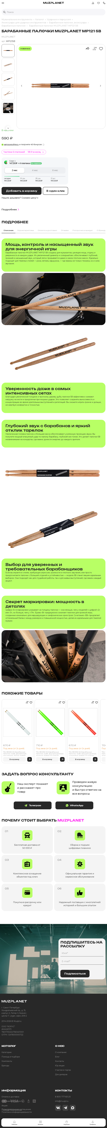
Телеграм (35, 805)
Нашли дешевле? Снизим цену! (19, 198)
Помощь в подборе (11, 1057)
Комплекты (7, 1061)
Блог (57, 1057)
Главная (14, 1124)
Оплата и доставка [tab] (47, 230)
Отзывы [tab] (65, 230)
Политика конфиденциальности (17, 1112)
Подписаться (75, 973)
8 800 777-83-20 (63, 1097)
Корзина (67, 1124)
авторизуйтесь (11, 144)
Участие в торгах (63, 1070)
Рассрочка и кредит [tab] (83, 230)
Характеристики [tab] (25, 230)
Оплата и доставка (10, 1097)
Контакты (59, 1061)
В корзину (14, 759)
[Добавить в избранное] (100, 48)
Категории (6, 1052)
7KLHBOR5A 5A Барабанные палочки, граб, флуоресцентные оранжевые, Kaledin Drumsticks (82, 753)
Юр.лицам (59, 1065)
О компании (60, 1052)
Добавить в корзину (21, 190)
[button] (104, 3)
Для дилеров (61, 1074)
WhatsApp (76, 805)
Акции (4, 1105)
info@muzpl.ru (61, 1101)
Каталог (40, 1124)
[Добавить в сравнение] (93, 48)
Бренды (5, 1065)
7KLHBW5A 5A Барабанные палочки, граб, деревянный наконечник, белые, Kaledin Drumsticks (14, 753)
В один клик (55, 190)
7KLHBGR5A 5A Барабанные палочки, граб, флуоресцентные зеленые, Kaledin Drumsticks (49, 753)
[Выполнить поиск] (4, 12)
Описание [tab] (8, 230)
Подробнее (9, 209)
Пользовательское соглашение (16, 1109)
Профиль (93, 1124)
